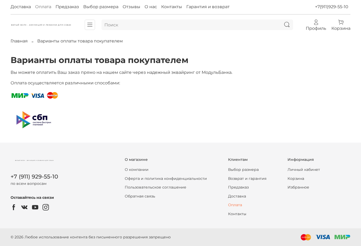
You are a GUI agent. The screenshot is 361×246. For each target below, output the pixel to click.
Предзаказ (67, 6)
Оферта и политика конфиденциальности (166, 178)
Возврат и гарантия (247, 178)
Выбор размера (100, 6)
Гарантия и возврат (208, 6)
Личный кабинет (304, 169)
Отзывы (131, 6)
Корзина (296, 178)
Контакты (171, 6)
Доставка (21, 6)
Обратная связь (140, 196)
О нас (151, 6)
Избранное (298, 187)
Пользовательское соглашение (155, 187)
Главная (19, 41)
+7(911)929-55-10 (331, 6)
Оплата (43, 6)
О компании (137, 169)
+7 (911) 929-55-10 (34, 176)
